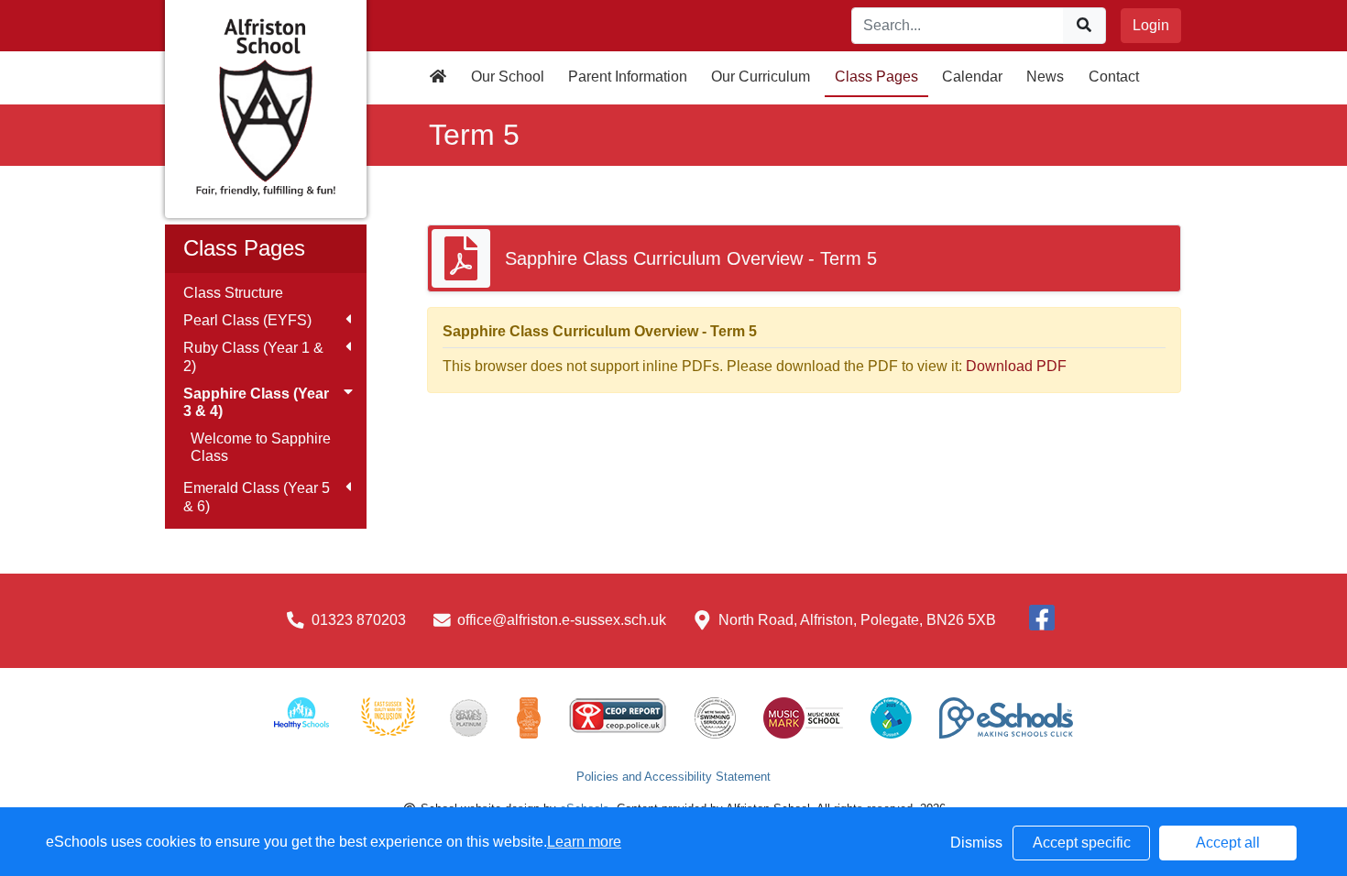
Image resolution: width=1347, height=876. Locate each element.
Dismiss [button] (976, 842)
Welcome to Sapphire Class (261, 447)
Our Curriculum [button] (760, 76)
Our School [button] (507, 76)
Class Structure (233, 293)
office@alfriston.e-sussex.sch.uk (561, 620)
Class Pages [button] (876, 76)
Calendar (972, 76)
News (1045, 76)
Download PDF (1016, 366)
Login (1151, 25)
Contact (1114, 76)
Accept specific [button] (1082, 842)
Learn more (584, 841)
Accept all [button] (1228, 842)
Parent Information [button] (627, 76)
